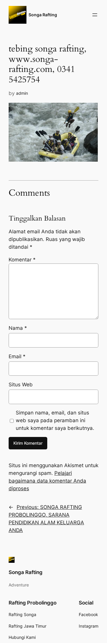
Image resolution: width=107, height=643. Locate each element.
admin (22, 93)
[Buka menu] (94, 14)
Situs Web (21, 385)
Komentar (22, 260)
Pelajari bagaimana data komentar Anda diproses (47, 480)
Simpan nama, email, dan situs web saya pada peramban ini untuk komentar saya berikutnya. (55, 420)
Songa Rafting (43, 14)
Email (17, 356)
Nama (18, 328)
